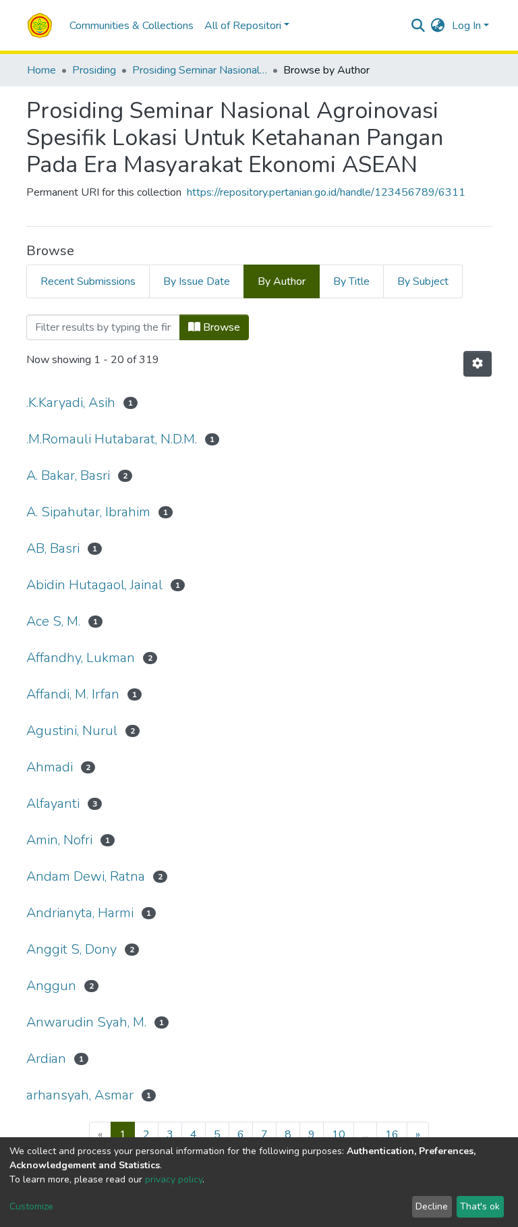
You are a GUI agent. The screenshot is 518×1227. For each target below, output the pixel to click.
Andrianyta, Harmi (80, 913)
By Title (351, 281)
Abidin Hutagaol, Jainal (94, 585)
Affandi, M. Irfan (72, 694)
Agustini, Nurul (71, 730)
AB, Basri (53, 548)
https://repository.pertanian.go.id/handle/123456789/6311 (326, 192)
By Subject (423, 281)
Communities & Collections (131, 25)
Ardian (46, 1058)
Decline (431, 1206)
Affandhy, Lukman (80, 658)
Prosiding (94, 70)
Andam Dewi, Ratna (85, 876)
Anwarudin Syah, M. (86, 1022)
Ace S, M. (53, 621)
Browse (220, 327)
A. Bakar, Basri (68, 475)
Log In (466, 25)
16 (392, 1134)
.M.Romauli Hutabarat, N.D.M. (111, 439)
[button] (438, 26)
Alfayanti (53, 803)
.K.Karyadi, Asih (70, 402)
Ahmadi (49, 767)
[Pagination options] (477, 364)
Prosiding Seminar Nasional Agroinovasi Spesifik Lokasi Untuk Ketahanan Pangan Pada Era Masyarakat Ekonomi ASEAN (199, 70)
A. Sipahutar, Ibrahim (88, 512)
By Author (282, 281)
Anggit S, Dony (71, 949)
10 (338, 1134)
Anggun (51, 986)
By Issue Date (196, 281)
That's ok (480, 1206)
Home (41, 70)
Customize (31, 1206)
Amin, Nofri (59, 840)
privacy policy (173, 1179)
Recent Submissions (88, 281)
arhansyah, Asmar (80, 1095)
